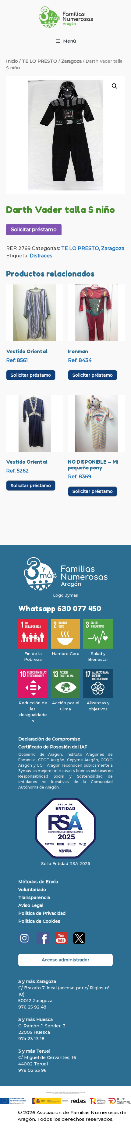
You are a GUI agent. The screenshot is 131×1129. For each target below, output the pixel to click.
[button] (114, 86)
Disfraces (41, 256)
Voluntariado (32, 889)
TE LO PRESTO (39, 61)
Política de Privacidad (42, 913)
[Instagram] (24, 943)
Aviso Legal (30, 905)
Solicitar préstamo (34, 229)
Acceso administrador (65, 960)
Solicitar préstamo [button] (31, 375)
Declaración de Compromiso (49, 739)
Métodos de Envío (38, 881)
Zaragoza (71, 61)
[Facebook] (43, 943)
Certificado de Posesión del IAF (52, 747)
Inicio (12, 61)
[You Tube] (61, 943)
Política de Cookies (39, 921)
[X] (79, 943)
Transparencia (34, 897)
